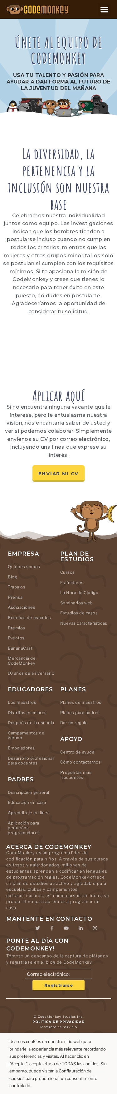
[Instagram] (95, 928)
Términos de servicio (58, 1027)
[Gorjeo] (37, 928)
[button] (104, 9)
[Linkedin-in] (80, 928)
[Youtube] (66, 928)
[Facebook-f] (52, 928)
